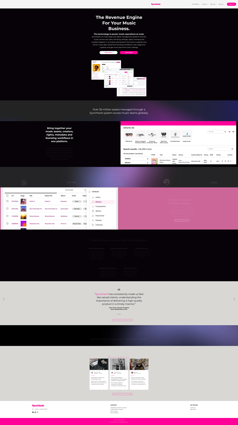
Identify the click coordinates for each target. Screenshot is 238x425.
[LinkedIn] (33, 412)
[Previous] (3, 299)
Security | (118, 422)
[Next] (234, 299)
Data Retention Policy (124, 422)
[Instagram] (35, 412)
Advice (132, 375)
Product (92, 375)
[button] (212, 4)
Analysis (112, 375)
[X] (38, 412)
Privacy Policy (112, 422)
